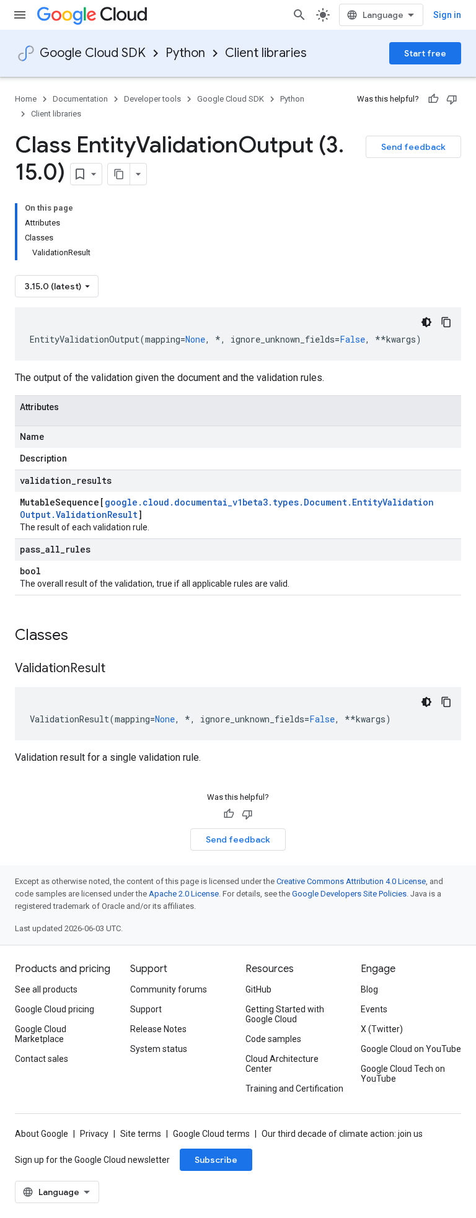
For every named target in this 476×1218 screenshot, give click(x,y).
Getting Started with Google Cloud (284, 1014)
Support (146, 1009)
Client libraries (266, 53)
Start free (425, 53)
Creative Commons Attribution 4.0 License (351, 881)
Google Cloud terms (211, 1134)
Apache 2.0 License (184, 893)
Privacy (94, 1134)
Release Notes (158, 1029)
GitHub (258, 989)
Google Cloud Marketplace (40, 1034)
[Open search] (299, 14)
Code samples (273, 1039)
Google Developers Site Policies (349, 893)
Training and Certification (294, 1088)
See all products (46, 989)
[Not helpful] (452, 99)
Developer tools (152, 98)
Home (26, 98)
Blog (369, 989)
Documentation (80, 98)
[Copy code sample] (446, 322)
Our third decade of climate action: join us (342, 1134)
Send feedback (413, 146)
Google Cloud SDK (93, 53)
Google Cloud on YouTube (411, 1049)
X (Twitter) (382, 1029)
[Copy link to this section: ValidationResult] (117, 669)
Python (185, 53)
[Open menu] (19, 15)
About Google (41, 1134)
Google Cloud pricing (54, 1009)
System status (158, 1049)
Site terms (140, 1134)
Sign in (447, 15)
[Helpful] (433, 99)
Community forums (168, 989)
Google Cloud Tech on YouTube (403, 1074)
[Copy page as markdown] (119, 174)
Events (374, 1009)
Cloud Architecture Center (282, 1064)
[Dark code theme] (426, 322)
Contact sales (41, 1059)
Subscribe (216, 1159)
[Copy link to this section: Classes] (84, 636)
